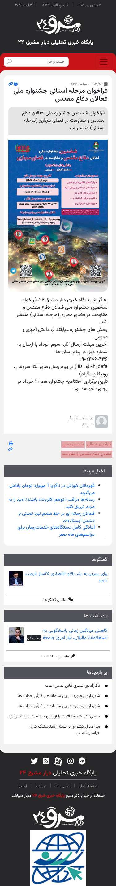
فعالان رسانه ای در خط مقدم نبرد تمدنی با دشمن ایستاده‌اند (56, 517)
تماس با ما (62, 786)
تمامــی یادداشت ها (55, 656)
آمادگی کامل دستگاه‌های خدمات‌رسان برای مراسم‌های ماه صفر (56, 531)
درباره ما (41, 786)
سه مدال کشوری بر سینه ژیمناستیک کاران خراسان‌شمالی (64, 729)
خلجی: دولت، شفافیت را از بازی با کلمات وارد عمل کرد (54, 716)
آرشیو (23, 786)
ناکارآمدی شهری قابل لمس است (72, 685)
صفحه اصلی (87, 786)
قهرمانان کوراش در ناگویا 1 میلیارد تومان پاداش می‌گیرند (52, 489)
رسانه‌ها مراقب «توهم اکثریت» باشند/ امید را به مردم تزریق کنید (51, 503)
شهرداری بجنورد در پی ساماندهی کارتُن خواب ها (59, 696)
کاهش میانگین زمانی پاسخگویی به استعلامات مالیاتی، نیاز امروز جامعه (74, 634)
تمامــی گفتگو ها (55, 600)
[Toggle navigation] (103, 62)
